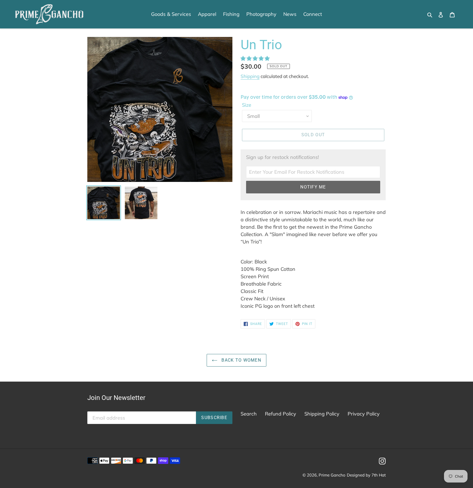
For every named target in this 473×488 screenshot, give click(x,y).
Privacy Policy (364, 414)
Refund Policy (280, 414)
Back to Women (240, 360)
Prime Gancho (332, 475)
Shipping (250, 76)
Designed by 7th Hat (366, 475)
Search (249, 414)
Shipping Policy (321, 414)
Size (246, 105)
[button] (256, 58)
